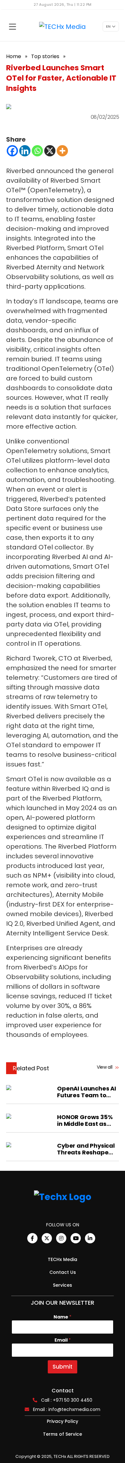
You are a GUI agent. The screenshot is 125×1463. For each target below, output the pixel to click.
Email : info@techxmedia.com (66, 1409)
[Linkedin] (24, 150)
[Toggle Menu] (12, 26)
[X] (49, 150)
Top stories (45, 56)
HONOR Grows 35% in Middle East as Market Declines (85, 1120)
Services (62, 1285)
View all (105, 1067)
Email (62, 1340)
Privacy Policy (62, 1421)
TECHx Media (62, 1259)
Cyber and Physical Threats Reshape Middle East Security (87, 1149)
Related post (31, 1068)
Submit (62, 1367)
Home (13, 56)
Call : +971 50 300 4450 (66, 1400)
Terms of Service (62, 1434)
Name (62, 1317)
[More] (62, 150)
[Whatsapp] (37, 150)
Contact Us (62, 1272)
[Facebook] (12, 150)
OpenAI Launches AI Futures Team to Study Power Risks (86, 1092)
